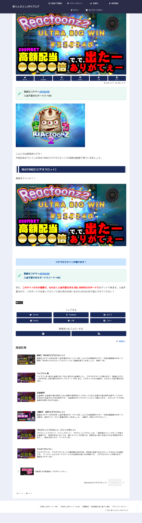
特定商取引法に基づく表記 (100, 506)
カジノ (20, 302)
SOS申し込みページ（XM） (49, 506)
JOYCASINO (44, 92)
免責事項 (85, 506)
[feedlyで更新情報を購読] (43, 333)
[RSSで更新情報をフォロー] (98, 333)
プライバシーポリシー (119, 506)
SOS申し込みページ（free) (70, 506)
